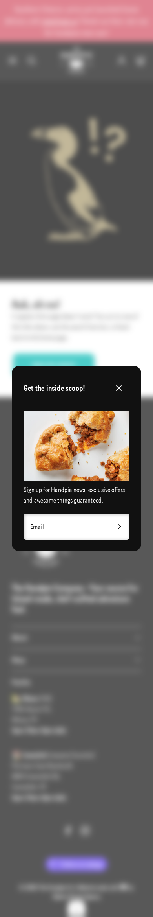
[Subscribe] (120, 526)
